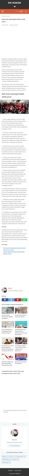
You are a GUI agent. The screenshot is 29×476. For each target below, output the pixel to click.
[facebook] (5, 299)
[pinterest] (18, 299)
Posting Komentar (13, 25)
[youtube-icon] (14, 6)
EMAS (4, 456)
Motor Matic (21, 456)
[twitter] (11, 299)
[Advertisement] (14, 42)
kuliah (15, 459)
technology (6, 462)
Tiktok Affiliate (6, 459)
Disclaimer (10, 470)
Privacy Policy (17, 470)
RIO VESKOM (14, 3)
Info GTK (12, 456)
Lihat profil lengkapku (14, 445)
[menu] (3, 11)
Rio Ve (14, 440)
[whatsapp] (24, 299)
